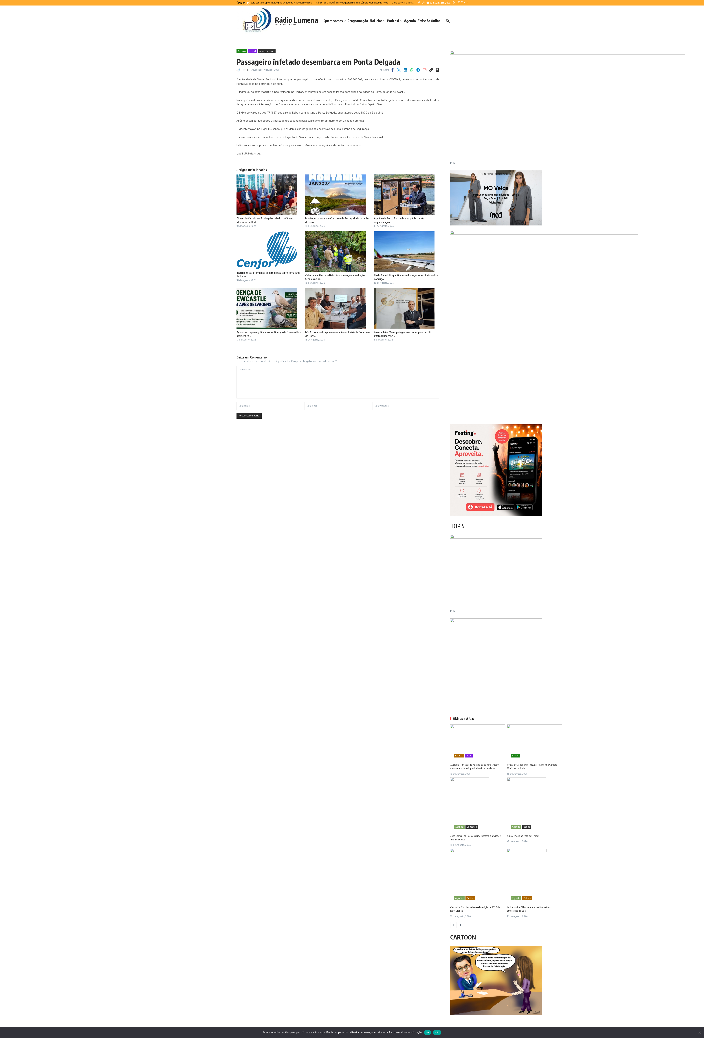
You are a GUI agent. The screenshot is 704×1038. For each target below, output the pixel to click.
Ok (427, 1032)
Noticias (376, 21)
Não (437, 1032)
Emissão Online (429, 21)
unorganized (266, 51)
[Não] (699, 1032)
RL (247, 69)
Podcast (393, 21)
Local (253, 51)
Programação (357, 21)
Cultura (459, 755)
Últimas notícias (463, 718)
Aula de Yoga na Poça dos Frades (523, 835)
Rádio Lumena (296, 19)
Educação (472, 826)
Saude (527, 826)
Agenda (410, 21)
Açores (242, 51)
